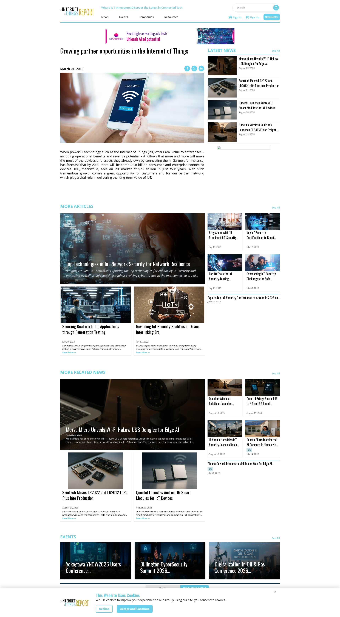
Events (123, 17)
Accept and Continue (134, 609)
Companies (146, 17)
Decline (104, 609)
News (105, 17)
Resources (171, 17)
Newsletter (271, 17)
